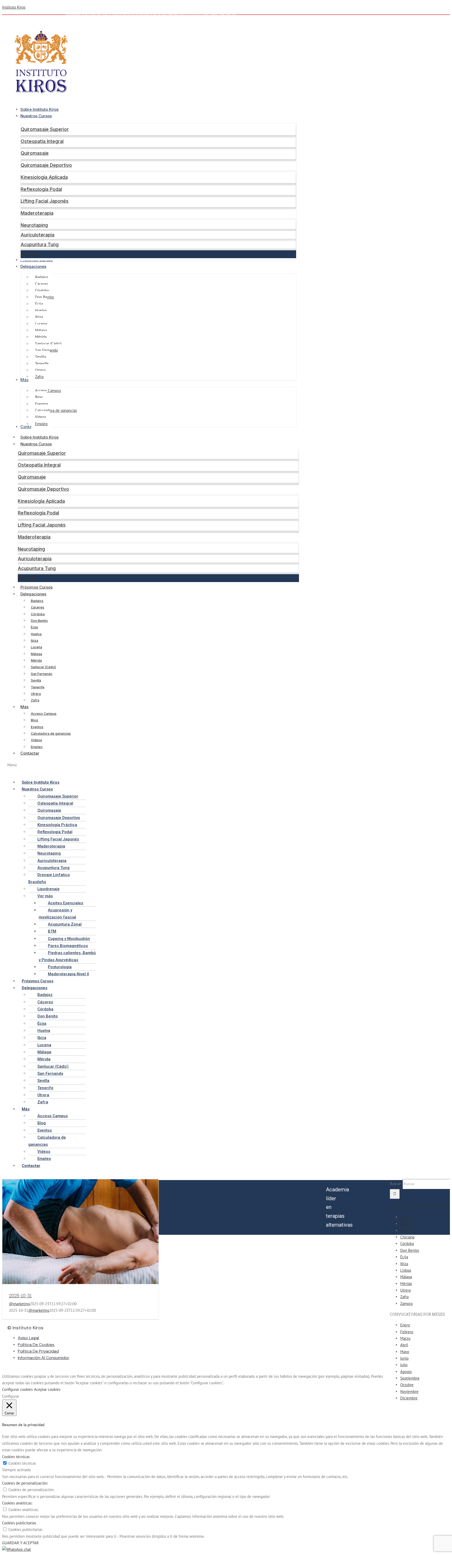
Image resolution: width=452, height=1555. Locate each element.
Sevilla (36, 680)
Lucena (36, 647)
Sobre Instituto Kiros (39, 437)
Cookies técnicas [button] (16, 1456)
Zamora (406, 1303)
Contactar (29, 753)
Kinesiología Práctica (57, 824)
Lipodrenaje (48, 889)
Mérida (36, 660)
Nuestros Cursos (36, 443)
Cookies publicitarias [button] (19, 1522)
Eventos (37, 727)
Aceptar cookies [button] (47, 1389)
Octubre (407, 1384)
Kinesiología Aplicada (44, 177)
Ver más (30, 254)
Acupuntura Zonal (65, 924)
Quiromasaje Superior (45, 129)
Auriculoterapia (37, 234)
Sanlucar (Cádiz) (43, 667)
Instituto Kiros (13, 7)
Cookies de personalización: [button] (25, 1483)
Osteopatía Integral (42, 141)
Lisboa (405, 1270)
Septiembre (410, 1378)
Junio (404, 1358)
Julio (404, 1364)
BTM (52, 931)
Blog (34, 720)
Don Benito (39, 621)
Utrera (36, 694)
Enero (405, 1324)
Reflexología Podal (41, 189)
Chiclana (407, 1237)
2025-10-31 (20, 1295)
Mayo (404, 1351)
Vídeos (36, 740)
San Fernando (41, 674)
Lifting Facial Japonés (45, 201)
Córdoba (38, 614)
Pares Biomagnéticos (68, 945)
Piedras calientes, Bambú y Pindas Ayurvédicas (67, 956)
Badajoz (37, 601)
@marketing (19, 1303)
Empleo (37, 747)
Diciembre (408, 1398)
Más (24, 706)
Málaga (36, 654)
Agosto (406, 1371)
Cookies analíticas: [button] (17, 1503)
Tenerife (37, 687)
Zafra (35, 700)
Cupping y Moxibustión (69, 938)
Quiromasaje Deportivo (46, 165)
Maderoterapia (37, 213)
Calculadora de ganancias (51, 733)
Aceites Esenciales (65, 903)
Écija (34, 627)
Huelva (36, 634)
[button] (153, 768)
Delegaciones (33, 593)
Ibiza (34, 641)
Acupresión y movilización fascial (57, 913)
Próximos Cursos (36, 587)
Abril (404, 1344)
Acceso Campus (43, 714)
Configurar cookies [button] (17, 1389)
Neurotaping (34, 225)
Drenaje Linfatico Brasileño (49, 878)
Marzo (405, 1338)
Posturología (60, 967)
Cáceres (37, 607)
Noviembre (409, 1391)
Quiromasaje (35, 153)
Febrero (406, 1331)
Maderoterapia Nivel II (68, 974)
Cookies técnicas (22, 1463)
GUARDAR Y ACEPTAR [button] (20, 1542)
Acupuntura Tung (40, 244)
